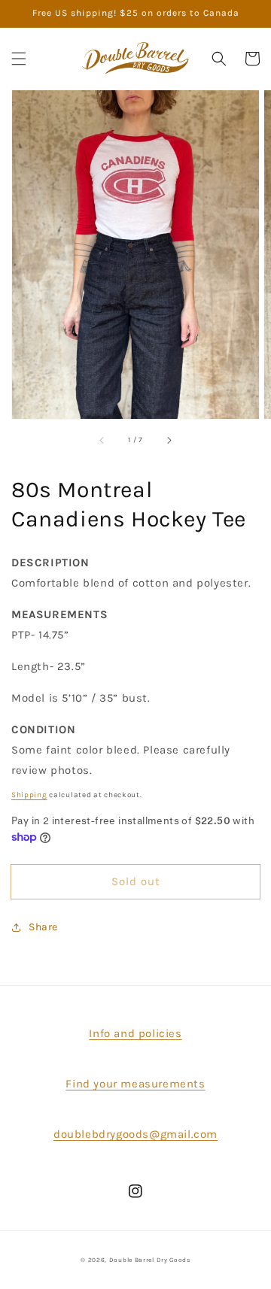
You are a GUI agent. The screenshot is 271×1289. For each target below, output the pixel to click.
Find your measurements (135, 1083)
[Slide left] (102, 439)
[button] (18, 58)
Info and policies (135, 1033)
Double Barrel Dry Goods (149, 1259)
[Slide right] (168, 439)
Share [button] (43, 926)
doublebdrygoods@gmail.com (135, 1134)
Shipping (29, 794)
